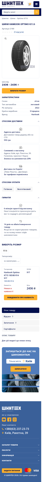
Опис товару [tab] (9, 310)
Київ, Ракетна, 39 (16, 433)
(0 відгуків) (19, 32)
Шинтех (5, 18)
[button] (21, 56)
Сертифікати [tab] (9, 329)
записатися (21, 369)
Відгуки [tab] (8, 316)
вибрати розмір (18, 91)
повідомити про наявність (20, 297)
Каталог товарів (10, 445)
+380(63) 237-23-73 (17, 429)
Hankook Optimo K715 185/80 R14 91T (12, 275)
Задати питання (12, 471)
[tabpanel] (20, 337)
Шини (13, 18)
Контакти (6, 461)
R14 (5, 251)
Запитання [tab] (10, 322)
